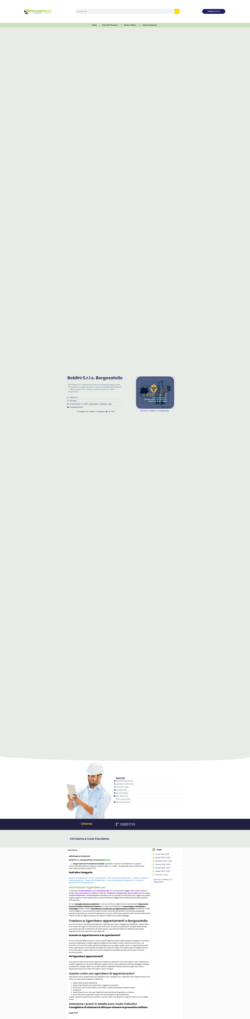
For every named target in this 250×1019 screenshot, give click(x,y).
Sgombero (144, 411)
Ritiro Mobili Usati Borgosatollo (119, 878)
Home (94, 25)
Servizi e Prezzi (130, 25)
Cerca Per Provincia (109, 25)
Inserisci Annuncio (149, 25)
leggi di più (73, 1013)
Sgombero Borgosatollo (78, 878)
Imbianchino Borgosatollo (95, 880)
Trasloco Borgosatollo (97, 878)
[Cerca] (177, 11)
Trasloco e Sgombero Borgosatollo (120, 880)
